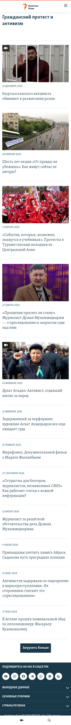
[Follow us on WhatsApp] (40, 676)
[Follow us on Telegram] (32, 676)
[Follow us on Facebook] (23, 676)
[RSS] (58, 676)
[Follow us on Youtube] (5, 676)
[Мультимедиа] (21, 720)
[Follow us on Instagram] (14, 676)
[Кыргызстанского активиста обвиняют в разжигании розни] (35, 63)
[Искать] (49, 720)
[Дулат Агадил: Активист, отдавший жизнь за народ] (35, 360)
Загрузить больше (36, 648)
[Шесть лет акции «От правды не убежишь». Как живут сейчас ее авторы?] (35, 131)
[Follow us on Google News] (49, 676)
